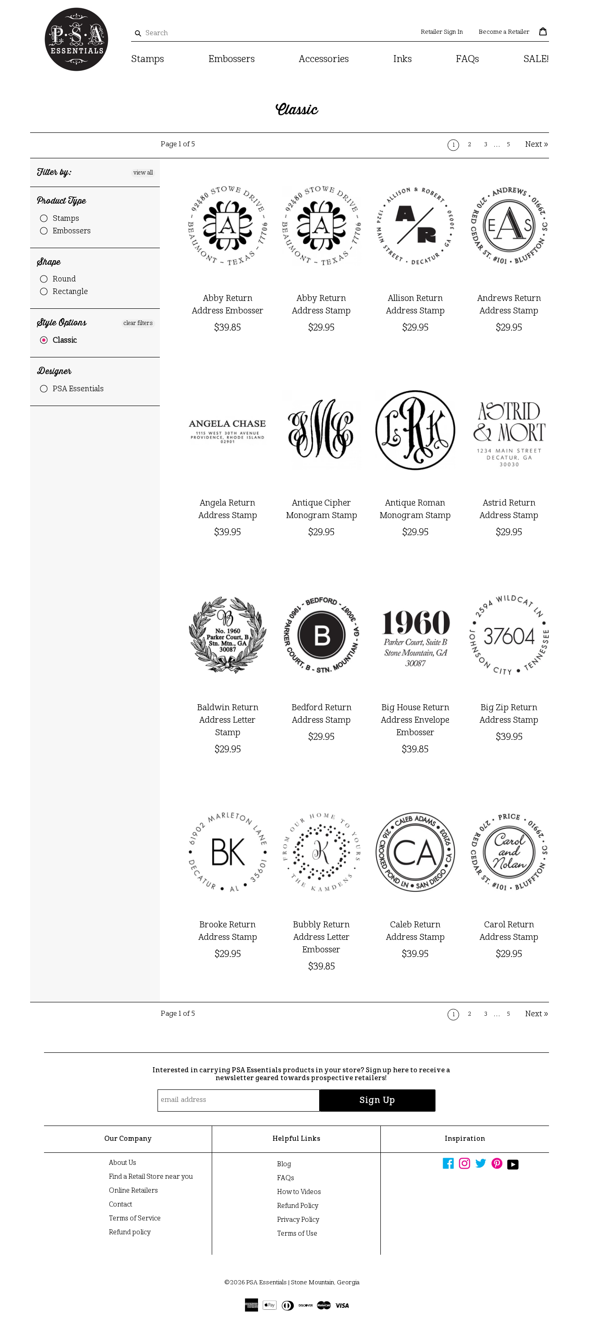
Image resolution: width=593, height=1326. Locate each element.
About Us (122, 1163)
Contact (120, 1204)
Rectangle (70, 292)
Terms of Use (297, 1234)
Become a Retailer (504, 32)
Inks (402, 59)
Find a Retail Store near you (151, 1177)
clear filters (138, 323)
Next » (537, 145)
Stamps (147, 59)
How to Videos (299, 1192)
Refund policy (130, 1232)
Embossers (231, 59)
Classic (65, 340)
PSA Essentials (78, 389)
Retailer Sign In (442, 32)
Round (64, 279)
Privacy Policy (298, 1220)
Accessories (324, 59)
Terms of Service (135, 1218)
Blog (284, 1164)
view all (143, 173)
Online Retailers (133, 1191)
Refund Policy (297, 1206)
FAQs (467, 59)
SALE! (536, 59)
